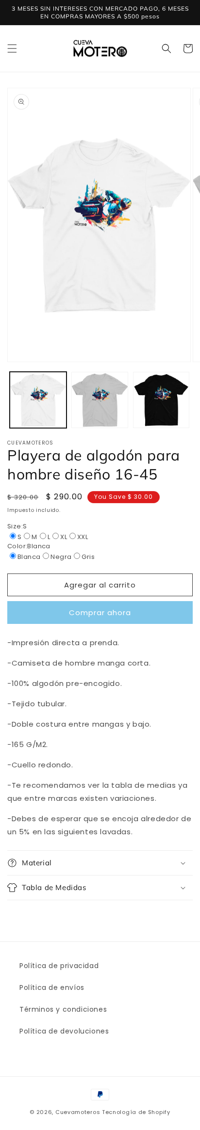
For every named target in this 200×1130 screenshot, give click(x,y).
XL (63, 536)
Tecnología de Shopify (136, 1112)
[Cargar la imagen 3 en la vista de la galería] (161, 400)
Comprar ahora (100, 612)
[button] (12, 48)
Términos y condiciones (63, 1009)
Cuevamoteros (77, 1112)
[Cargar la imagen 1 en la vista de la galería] (38, 400)
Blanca (28, 556)
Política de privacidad (59, 966)
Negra (60, 556)
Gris (88, 556)
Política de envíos (51, 987)
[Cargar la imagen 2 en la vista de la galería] (99, 400)
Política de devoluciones (64, 1031)
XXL (82, 536)
